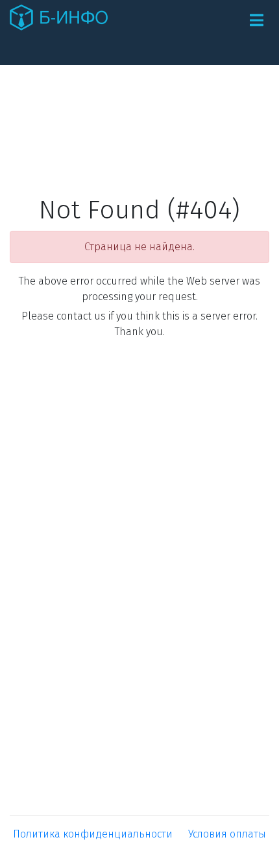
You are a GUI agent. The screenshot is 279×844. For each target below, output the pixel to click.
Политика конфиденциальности (93, 834)
